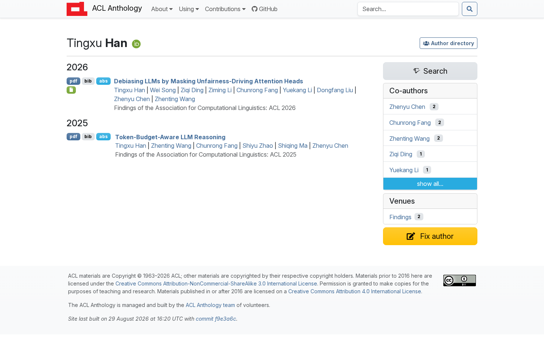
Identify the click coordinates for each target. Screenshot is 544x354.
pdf (73, 81)
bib (88, 81)
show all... (430, 183)
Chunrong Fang (257, 90)
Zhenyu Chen (132, 99)
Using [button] (186, 9)
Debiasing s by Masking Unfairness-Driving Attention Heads (208, 81)
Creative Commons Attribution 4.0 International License (354, 291)
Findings (400, 216)
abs (103, 81)
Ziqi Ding (192, 90)
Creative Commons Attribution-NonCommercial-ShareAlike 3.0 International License (216, 283)
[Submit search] (469, 9)
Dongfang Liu (335, 90)
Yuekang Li (297, 90)
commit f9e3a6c (216, 318)
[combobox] (408, 9)
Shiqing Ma (293, 145)
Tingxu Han (129, 90)
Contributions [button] (223, 9)
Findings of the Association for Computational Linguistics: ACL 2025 (205, 154)
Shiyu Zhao (257, 145)
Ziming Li (220, 90)
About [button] (159, 9)
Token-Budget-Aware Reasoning (170, 136)
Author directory (452, 43)
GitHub (268, 9)
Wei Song (163, 90)
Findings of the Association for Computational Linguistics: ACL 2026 (205, 107)
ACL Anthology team (210, 305)
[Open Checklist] (71, 90)
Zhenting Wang (175, 99)
